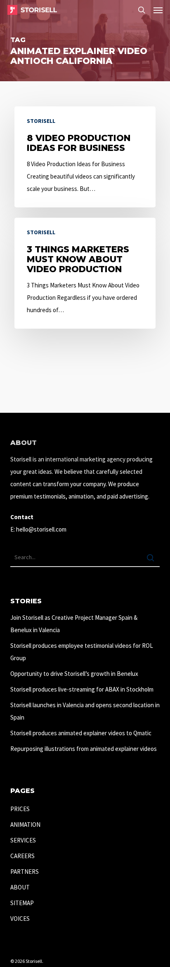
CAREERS (22, 856)
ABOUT (20, 887)
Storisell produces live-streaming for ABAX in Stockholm (81, 689)
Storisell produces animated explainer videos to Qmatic (80, 733)
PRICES (20, 809)
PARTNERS (24, 871)
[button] (158, 10)
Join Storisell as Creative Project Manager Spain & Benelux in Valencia (73, 624)
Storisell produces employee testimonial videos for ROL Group (81, 652)
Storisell (41, 121)
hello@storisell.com (41, 529)
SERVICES (23, 840)
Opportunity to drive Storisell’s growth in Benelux (74, 674)
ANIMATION (25, 824)
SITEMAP (22, 903)
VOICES (20, 918)
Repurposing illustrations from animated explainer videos (83, 749)
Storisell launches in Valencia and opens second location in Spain (85, 711)
